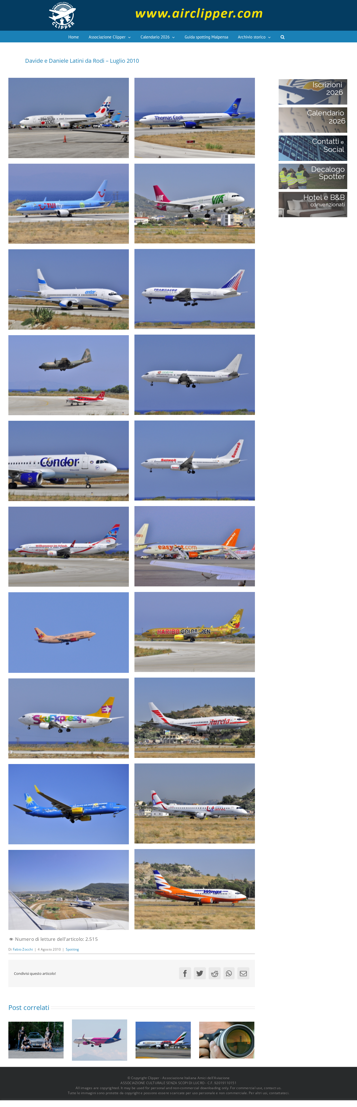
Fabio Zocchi (23, 949)
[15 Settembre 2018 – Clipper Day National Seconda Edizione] (226, 1039)
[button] (282, 36)
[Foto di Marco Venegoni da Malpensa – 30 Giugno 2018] (99, 1039)
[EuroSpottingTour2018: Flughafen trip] (36, 1039)
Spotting (72, 949)
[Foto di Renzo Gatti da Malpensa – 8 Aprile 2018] (163, 1039)
